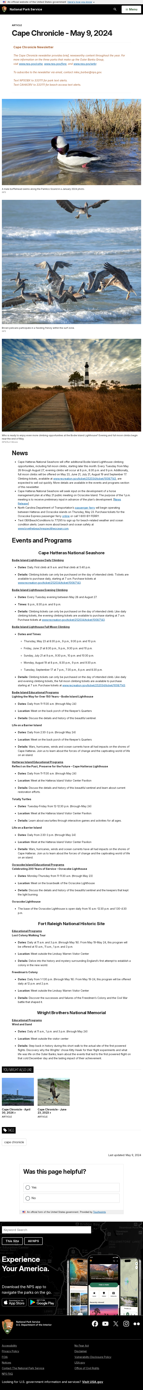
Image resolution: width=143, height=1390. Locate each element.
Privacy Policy (10, 1351)
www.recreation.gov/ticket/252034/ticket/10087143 (84, 478)
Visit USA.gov (92, 1382)
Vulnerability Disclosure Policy (92, 1357)
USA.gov (79, 1362)
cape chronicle (14, 1142)
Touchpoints (99, 1212)
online (66, 516)
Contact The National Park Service (23, 1368)
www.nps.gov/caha (31, 63)
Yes (33, 1187)
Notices (6, 1362)
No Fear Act (81, 1345)
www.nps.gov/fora (55, 63)
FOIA (5, 1357)
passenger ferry (85, 507)
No (33, 1198)
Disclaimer (80, 1351)
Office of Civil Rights (86, 1368)
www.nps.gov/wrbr (85, 63)
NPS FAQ (7, 1373)
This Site (12, 1241)
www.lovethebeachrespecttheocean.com (43, 528)
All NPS (33, 1241)
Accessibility (9, 1345)
